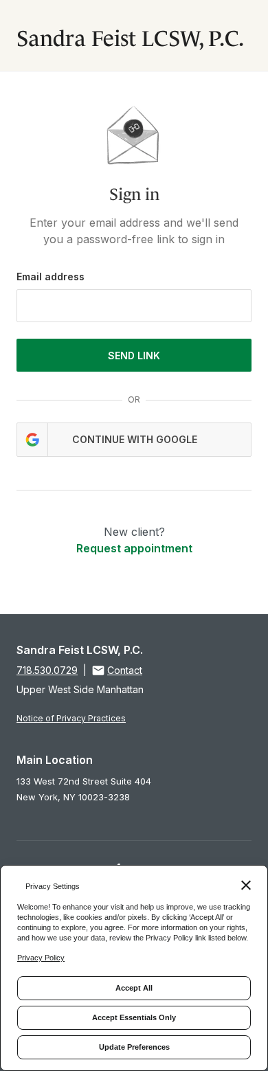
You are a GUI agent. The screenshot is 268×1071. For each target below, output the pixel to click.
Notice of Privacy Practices (71, 718)
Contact (124, 670)
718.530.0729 (47, 670)
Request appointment (134, 548)
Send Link (134, 355)
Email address (50, 276)
